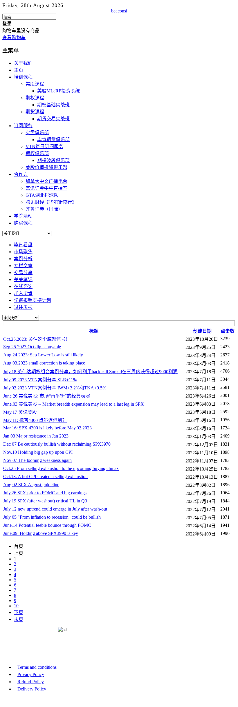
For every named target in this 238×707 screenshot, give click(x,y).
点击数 (228, 331)
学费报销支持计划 (32, 300)
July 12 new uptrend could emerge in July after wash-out (55, 508)
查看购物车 (14, 37)
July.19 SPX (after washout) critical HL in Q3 (45, 500)
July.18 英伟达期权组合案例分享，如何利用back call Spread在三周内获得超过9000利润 (90, 371)
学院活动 (23, 216)
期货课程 (35, 111)
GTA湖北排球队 (42, 195)
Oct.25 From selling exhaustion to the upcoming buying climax (61, 468)
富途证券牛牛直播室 (46, 188)
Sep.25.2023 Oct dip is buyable (32, 346)
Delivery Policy (31, 688)
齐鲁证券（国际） (44, 209)
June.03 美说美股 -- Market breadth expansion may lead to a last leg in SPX (73, 404)
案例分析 (23, 258)
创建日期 (202, 331)
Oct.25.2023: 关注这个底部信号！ (36, 339)
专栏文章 (23, 265)
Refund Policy (30, 681)
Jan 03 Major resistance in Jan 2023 (35, 435)
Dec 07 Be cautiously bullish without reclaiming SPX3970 (57, 444)
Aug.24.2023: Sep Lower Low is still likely (43, 354)
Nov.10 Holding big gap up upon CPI (38, 452)
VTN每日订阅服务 (44, 146)
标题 (93, 331)
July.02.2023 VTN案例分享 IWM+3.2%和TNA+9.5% (54, 387)
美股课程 (35, 83)
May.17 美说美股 (20, 412)
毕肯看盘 (23, 244)
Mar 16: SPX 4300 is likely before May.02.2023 (47, 427)
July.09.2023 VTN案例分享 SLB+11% (40, 379)
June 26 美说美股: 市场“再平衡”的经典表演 (46, 395)
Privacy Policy (30, 674)
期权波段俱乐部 (53, 160)
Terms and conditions (37, 667)
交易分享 (23, 272)
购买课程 (23, 223)
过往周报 (23, 307)
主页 (18, 70)
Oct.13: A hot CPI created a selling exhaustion (45, 476)
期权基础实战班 (53, 104)
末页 (18, 619)
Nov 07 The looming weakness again (37, 460)
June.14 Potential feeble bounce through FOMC (47, 525)
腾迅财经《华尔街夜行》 (51, 202)
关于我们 (23, 63)
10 (16, 605)
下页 (18, 612)
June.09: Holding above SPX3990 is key (40, 533)
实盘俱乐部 (37, 132)
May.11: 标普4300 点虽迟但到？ (35, 420)
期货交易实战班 (53, 118)
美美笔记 (23, 279)
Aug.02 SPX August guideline (31, 484)
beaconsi (119, 10)
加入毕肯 (23, 293)
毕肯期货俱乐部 (53, 139)
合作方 (21, 174)
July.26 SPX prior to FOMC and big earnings (44, 492)
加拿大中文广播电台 (46, 181)
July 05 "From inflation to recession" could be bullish (52, 517)
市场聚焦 (23, 251)
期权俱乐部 (37, 153)
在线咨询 (23, 286)
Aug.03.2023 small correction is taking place (44, 362)
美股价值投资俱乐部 (46, 167)
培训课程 (23, 76)
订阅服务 (23, 125)
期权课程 (35, 97)
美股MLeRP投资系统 (58, 90)
